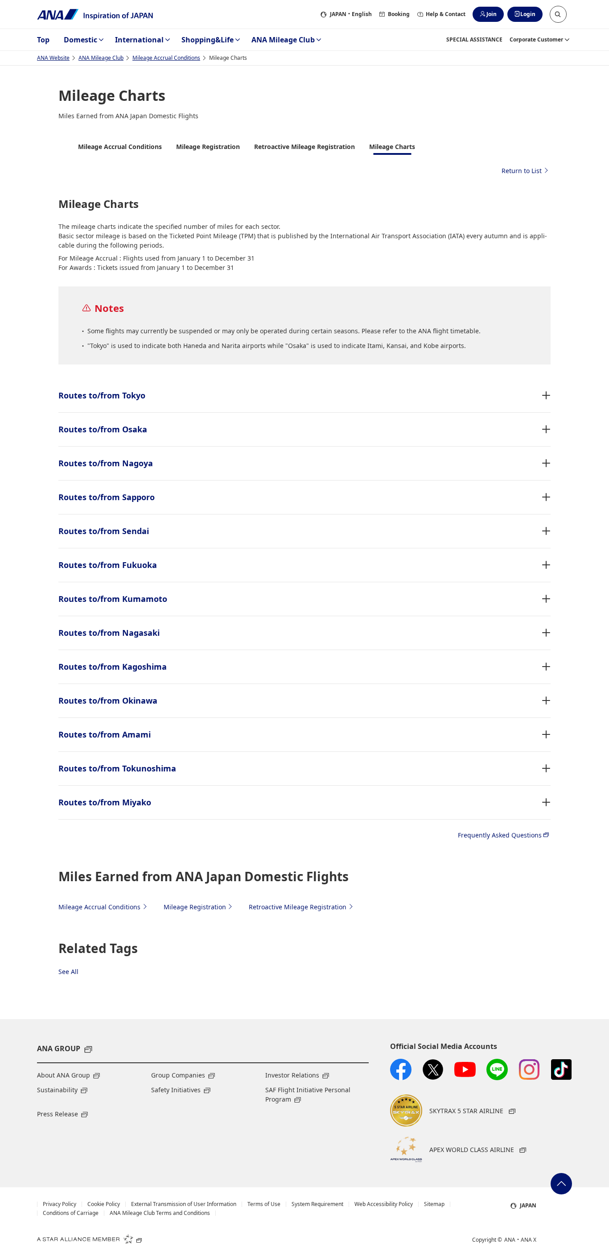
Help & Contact (445, 14)
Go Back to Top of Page (561, 1183)
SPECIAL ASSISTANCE (474, 39)
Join (491, 14)
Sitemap (434, 1204)
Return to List (522, 170)
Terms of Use (263, 1204)
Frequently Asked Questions (500, 835)
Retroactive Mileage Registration (297, 907)
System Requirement (317, 1204)
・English (351, 14)
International (139, 40)
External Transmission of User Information (183, 1204)
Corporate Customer (536, 39)
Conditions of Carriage (71, 1213)
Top (43, 40)
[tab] (120, 148)
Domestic (80, 40)
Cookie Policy (103, 1204)
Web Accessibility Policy (383, 1204)
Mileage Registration (195, 907)
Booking (399, 14)
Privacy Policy (59, 1204)
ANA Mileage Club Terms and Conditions (160, 1213)
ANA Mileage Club (283, 40)
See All (68, 971)
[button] (558, 14)
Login (527, 14)
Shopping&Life (207, 40)
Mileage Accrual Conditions (166, 58)
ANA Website (53, 58)
